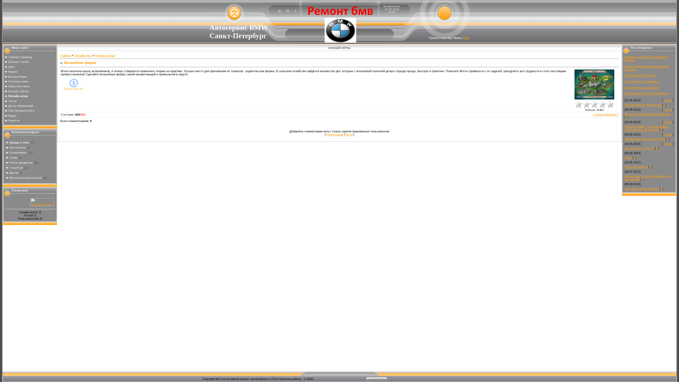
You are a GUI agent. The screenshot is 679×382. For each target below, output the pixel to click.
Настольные (17, 147)
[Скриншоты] (594, 84)
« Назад (598, 114)
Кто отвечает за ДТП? (639, 148)
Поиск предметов (21, 162)
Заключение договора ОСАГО (645, 139)
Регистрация (335, 134)
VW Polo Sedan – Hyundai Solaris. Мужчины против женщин (647, 128)
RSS (467, 38)
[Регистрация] (287, 10)
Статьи (668, 100)
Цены (628, 157)
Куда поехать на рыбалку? (642, 81)
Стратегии (16, 167)
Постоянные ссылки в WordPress (646, 93)
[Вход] (295, 10)
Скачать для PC (74, 88)
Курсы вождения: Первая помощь (647, 114)
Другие (14, 172)
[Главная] (279, 10)
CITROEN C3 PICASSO (639, 75)
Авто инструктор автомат (642, 188)
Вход (349, 134)
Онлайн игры (83, 55)
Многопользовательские (25, 177)
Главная (65, 55)
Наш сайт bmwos (636, 166)
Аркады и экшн (19, 142)
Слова (13, 157)
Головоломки (18, 152)
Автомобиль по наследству (643, 104)
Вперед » (612, 114)
